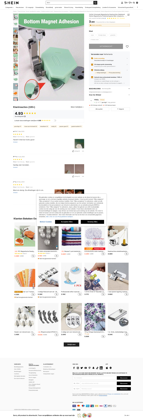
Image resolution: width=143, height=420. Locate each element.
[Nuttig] (73, 151)
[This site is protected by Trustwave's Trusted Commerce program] (73, 409)
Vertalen (15, 142)
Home (14, 11)
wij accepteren (77, 402)
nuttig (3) (53, 126)
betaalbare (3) (44, 126)
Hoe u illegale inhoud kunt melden (34, 385)
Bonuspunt (46, 371)
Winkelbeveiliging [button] (99, 70)
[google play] (110, 368)
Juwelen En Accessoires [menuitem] (109, 7)
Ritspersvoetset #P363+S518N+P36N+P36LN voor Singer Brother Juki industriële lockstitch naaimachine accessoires (48, 332)
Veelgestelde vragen (48, 374)
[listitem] (25, 241)
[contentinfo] (101, 406)
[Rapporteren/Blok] (83, 151)
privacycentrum (103, 395)
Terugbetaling (32, 373)
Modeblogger (17, 371)
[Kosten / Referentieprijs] (95, 22)
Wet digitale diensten (19, 376)
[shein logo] (11, 2)
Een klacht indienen (19, 378)
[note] (47, 259)
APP (107, 364)
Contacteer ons (47, 367)
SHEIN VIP (31, 382)
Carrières (16, 374)
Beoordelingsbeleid (19, 116)
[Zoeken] (95, 3)
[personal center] (122, 3)
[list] (88, 367)
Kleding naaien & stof (47, 11)
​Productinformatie (33, 390)
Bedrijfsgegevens (18, 367)
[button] (134, 3)
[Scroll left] (135, 7)
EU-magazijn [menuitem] (30, 7)
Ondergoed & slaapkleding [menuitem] (92, 7)
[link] (126, 2)
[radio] (92, 35)
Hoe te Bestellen (33, 375)
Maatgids (31, 380)
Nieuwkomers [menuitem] (20, 7)
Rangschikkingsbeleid (34, 388)
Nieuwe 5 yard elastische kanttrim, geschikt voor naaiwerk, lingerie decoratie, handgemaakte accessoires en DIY (71, 251)
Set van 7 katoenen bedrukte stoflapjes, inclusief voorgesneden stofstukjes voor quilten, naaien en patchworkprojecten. (25, 292)
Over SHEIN (17, 369)
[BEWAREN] (127, 46)
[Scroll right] (137, 7)
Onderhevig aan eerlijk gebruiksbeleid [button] (104, 66)
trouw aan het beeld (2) (30, 126)
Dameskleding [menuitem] (40, 7)
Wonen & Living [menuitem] (68, 7)
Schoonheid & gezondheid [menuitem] (125, 7)
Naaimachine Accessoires (61, 11)
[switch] (54, 120)
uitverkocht (106, 46)
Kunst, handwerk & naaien (33, 11)
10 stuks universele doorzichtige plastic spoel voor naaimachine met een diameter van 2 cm (48, 251)
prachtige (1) (17, 126)
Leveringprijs (32, 368)
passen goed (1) (64, 126)
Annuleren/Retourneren (35, 370)
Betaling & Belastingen (49, 369)
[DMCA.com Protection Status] (78, 409)
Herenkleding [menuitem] (79, 7)
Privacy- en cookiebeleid (114, 394)
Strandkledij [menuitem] (49, 7)
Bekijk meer (72, 344)
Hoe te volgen (32, 377)
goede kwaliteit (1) (76, 126)
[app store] (107, 368)
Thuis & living (21, 11)
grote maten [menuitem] (58, 7)
